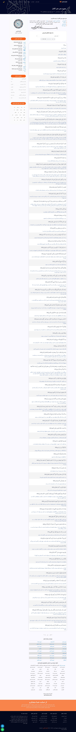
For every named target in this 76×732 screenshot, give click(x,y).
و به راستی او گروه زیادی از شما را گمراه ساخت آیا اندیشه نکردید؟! (53, 477)
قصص (15, 112)
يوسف (21, 109)
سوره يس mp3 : (62, 665)
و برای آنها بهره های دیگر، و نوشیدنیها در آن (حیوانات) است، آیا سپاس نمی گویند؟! (50, 555)
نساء (14, 107)
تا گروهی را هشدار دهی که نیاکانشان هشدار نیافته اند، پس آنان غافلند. (52, 80)
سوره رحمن (52, 655)
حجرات (52, 653)
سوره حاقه (39, 657)
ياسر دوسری (33, 689)
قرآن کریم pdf (34, 716)
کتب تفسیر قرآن (34, 718)
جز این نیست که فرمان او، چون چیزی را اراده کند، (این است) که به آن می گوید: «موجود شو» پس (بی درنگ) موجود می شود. (48, 621)
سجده (20, 115)
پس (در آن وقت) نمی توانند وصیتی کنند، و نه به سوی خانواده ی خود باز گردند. (51, 395)
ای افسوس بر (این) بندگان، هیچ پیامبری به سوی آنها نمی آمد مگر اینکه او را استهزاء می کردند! (48, 250)
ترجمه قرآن (15, 1)
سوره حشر (64, 657)
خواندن (64, 22)
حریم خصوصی (64, 716)
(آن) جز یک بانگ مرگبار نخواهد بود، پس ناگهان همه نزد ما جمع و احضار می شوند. (50, 417)
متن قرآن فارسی (58, 11)
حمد (24, 107)
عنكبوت (40, 648)
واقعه (21, 120)
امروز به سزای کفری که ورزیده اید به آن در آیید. (56, 490)
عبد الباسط (55, 677)
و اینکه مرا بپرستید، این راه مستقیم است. (58, 471)
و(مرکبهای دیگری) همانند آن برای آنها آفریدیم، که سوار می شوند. (53, 336)
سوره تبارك (52, 657)
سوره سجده (64, 650)
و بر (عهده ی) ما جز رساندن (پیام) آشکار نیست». (56, 160)
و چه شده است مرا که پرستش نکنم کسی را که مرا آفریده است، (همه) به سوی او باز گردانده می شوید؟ (48, 197)
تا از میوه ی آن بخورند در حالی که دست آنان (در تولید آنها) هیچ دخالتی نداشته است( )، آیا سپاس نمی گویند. (49, 285)
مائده (24, 109)
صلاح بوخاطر (63, 677)
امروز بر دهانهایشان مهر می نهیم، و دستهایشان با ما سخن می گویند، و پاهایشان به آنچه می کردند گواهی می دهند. (48, 497)
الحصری (62, 689)
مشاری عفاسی (55, 689)
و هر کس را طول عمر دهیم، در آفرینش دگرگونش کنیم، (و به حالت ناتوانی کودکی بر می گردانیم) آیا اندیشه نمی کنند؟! (49, 520)
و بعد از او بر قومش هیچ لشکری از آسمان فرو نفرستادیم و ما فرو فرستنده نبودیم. (50, 237)
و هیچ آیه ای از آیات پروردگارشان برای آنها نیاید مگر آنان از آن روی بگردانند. (51, 363)
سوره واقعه (39, 655)
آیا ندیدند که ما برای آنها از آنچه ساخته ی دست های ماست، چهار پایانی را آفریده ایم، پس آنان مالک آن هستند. (48, 542)
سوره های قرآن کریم (43, 718)
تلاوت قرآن (32, 1)
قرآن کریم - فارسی (56, 20)
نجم (14, 117)
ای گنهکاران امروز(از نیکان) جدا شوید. (58, 456)
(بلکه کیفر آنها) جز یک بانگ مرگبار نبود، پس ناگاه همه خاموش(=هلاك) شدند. (51, 244)
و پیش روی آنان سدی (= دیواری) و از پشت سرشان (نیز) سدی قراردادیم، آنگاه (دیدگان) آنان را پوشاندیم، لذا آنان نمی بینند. (48, 101)
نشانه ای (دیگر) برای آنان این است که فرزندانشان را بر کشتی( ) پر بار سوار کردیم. (50, 329)
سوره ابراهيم (39, 644)
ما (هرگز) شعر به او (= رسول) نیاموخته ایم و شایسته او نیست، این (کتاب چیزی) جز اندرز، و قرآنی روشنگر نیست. (48, 528)
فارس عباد (55, 683)
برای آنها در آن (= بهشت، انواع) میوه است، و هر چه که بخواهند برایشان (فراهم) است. (49, 444)
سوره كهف (52, 646)
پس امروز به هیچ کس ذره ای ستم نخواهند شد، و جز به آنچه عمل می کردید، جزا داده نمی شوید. (48, 424)
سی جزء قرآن (54, 721)
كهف (24, 112)
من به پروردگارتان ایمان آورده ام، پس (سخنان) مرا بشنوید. (54, 218)
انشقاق (65, 660)
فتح (24, 117)
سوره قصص (51, 648)
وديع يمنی (40, 689)
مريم (21, 112)
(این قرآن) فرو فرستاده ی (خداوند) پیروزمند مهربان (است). (54, 73)
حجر (14, 109)
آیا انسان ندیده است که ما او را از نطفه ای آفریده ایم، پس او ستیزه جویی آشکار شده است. (48, 583)
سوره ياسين (52, 650)
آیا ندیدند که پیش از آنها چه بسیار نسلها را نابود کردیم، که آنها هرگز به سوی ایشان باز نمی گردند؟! (49, 257)
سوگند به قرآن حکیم (62, 54)
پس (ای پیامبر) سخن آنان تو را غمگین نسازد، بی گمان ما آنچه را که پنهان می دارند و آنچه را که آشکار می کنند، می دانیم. (48, 576)
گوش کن (64, 20)
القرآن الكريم (45, 728)
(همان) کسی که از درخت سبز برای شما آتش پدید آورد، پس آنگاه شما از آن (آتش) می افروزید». (49, 606)
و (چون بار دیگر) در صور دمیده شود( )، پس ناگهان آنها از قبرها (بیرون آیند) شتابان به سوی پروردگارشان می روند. (49, 402)
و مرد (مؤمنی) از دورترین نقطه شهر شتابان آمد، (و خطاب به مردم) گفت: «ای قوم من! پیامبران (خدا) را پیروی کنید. (49, 183)
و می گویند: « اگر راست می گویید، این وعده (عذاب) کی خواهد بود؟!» (52, 381)
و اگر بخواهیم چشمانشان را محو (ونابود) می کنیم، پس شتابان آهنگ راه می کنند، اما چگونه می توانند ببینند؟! (48, 505)
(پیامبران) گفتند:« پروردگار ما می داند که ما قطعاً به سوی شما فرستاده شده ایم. (50, 154)
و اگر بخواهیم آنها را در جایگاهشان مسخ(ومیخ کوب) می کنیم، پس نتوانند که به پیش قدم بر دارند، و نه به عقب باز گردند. (48, 512)
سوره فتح (64, 653)
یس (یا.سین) (63, 48)
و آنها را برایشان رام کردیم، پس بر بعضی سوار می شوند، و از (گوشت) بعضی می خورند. (49, 549)
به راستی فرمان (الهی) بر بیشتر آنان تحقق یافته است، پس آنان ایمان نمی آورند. (50, 86)
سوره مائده (64, 644)
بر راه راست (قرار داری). (61, 67)
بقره (21, 107)
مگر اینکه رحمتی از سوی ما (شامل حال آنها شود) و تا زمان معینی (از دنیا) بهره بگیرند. (49, 349)
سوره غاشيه (39, 660)
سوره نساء (39, 641)
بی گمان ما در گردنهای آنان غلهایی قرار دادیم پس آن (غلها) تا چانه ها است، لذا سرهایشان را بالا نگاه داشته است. (48, 93)
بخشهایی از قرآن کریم (43, 720)
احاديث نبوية (35, 721)
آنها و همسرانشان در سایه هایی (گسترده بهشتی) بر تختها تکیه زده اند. (52, 437)
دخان (12, 115)
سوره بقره (64, 641)
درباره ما (65, 720)
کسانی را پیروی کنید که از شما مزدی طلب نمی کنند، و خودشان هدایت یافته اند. (50, 190)
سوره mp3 (64, 25)
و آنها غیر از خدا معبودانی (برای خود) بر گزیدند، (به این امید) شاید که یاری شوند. (50, 561)
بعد (45, 634)
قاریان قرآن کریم (44, 716)
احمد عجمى (63, 671)
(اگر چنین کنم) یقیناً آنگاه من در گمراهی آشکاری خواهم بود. (54, 211)
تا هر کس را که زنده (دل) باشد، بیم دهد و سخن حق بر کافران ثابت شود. (52, 534)
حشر (17, 120)
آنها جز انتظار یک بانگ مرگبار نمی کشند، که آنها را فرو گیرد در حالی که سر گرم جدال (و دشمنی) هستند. (49, 388)
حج (18, 112)
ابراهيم (17, 109)
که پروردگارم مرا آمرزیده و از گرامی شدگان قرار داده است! (54, 231)
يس (47, 20)
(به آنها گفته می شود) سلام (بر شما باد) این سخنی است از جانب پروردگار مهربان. (50, 450)
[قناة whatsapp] (2, 729)
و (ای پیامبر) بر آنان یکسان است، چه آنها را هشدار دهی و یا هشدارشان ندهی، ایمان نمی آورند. (48, 108)
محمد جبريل (40, 683)
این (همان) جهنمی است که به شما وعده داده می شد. (56, 483)
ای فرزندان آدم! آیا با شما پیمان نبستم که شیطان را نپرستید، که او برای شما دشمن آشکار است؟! (49, 464)
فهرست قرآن (37, 1)
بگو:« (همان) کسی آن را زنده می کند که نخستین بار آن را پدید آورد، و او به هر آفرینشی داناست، (49, 598)
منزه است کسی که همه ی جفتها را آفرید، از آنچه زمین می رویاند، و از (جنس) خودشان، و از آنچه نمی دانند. (48, 293)
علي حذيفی (62, 683)
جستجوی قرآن (54, 716)
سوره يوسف (51, 644)
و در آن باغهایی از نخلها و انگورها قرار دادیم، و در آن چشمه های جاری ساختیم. (51, 278)
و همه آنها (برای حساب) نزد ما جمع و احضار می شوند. (55, 264)
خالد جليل (47, 671)
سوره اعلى (52, 660)
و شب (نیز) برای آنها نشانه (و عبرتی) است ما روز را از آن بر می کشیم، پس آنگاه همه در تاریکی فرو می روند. (49, 301)
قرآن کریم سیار (34, 720)
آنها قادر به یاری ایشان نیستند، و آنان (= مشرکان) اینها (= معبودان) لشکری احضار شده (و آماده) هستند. (48, 569)
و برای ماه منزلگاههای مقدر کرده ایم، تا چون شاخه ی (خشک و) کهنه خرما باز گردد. (50, 315)
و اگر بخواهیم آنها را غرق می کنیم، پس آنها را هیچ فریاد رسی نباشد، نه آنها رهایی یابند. (49, 342)
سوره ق (40, 653)
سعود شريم (33, 671)
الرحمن (24, 120)
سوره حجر (64, 646)
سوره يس (16, 115)
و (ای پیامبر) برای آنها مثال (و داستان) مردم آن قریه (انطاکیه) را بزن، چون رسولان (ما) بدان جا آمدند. (48, 130)
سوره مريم (39, 646)
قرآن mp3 (29, 1)
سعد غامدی (40, 671)
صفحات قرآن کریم (43, 721)
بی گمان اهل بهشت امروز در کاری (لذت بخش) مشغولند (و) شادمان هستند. (51, 431)
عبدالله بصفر (40, 677)
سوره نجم (64, 655)
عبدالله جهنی (33, 677)
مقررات (65, 718)
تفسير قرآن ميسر (54, 720)
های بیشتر (64, 24)
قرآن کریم (64, 11)
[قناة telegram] (2, 726)
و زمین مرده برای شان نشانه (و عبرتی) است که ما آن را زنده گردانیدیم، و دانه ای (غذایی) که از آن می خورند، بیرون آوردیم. (48, 271)
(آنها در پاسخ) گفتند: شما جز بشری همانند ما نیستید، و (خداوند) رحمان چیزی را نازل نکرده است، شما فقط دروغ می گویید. (49, 147)
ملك (14, 120)
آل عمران (52, 641)
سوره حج (64, 648)
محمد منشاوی (33, 683)
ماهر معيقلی (48, 683)
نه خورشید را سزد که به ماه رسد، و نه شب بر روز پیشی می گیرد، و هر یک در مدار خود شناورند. (49, 322)
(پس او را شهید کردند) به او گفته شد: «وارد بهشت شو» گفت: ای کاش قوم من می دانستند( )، (48, 224)
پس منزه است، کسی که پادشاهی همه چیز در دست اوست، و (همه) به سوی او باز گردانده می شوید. (48, 629)
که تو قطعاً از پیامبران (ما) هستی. (59, 60)
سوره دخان (39, 650)
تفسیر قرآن (21, 1)
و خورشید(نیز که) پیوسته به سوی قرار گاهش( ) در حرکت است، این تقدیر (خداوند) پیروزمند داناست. (48, 308)
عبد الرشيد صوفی (48, 677)
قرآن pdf (25, 1)
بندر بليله (55, 671)
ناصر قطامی (48, 689)
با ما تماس (10, 1)
